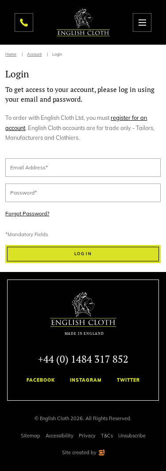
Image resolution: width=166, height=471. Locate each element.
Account (34, 54)
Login (57, 54)
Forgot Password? (27, 214)
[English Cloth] (83, 22)
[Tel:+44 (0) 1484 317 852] (24, 22)
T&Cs (107, 436)
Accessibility (59, 436)
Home (10, 54)
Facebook (41, 380)
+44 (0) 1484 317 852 (83, 358)
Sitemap (30, 436)
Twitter (128, 380)
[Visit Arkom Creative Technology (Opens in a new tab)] (101, 453)
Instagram (86, 380)
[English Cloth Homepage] (83, 314)
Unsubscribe (132, 436)
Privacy (87, 436)
